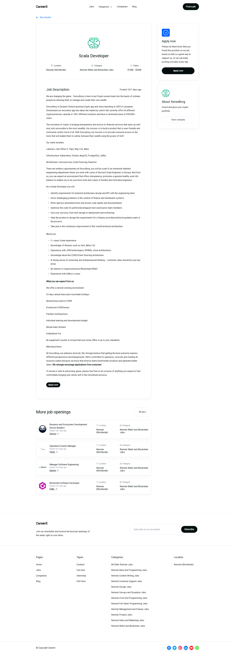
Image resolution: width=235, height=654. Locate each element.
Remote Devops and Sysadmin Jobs (128, 592)
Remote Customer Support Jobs (126, 581)
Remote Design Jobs (121, 587)
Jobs (91, 6)
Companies (122, 6)
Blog (134, 6)
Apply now (53, 384)
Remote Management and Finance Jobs (130, 609)
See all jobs (43, 17)
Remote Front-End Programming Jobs (129, 598)
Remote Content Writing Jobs (125, 575)
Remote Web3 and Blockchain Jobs (128, 626)
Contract (80, 564)
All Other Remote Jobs (122, 564)
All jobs (142, 412)
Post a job (191, 6)
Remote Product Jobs (121, 614)
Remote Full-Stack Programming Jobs (129, 603)
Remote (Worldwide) (184, 564)
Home (39, 564)
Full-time (81, 570)
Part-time (81, 581)
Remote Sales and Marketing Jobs (127, 620)
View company (178, 119)
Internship (81, 575)
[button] (105, 7)
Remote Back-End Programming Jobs (129, 570)
